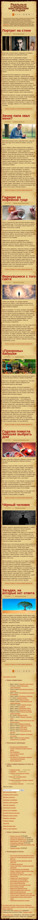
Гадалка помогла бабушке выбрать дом (17, 434)
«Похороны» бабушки (12, 352)
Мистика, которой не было (18, 776)
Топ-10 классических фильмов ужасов (22, 855)
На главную (6, 905)
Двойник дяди (14, 755)
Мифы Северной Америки (18, 892)
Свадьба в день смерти (26, 684)
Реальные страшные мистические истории (18, 7)
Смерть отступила (25, 725)
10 (23, 14)
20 (26, 14)
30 (29, 14)
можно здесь (6, 24)
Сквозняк (22, 706)
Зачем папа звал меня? (16, 117)
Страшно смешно (19, 356)
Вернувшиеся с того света (19, 278)
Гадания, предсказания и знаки (21, 203)
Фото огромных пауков (17, 886)
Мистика (12, 905)
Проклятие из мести (25, 710)
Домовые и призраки (20, 508)
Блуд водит (23, 729)
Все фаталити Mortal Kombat (19, 747)
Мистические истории (18, 33)
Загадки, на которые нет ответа (18, 591)
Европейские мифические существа (21, 893)
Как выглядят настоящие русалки (20, 885)
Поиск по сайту (7, 786)
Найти (22, 790)
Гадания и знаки (15, 907)
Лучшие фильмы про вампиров (19, 869)
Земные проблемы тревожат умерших (21, 780)
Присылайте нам (8, 915)
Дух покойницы (14, 752)
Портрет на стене (16, 30)
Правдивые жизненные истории (19, 900)
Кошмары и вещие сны (19, 121)
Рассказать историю (9, 676)
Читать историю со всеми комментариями (19, 109)
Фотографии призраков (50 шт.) (19, 881)
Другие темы (24, 907)
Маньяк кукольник (24, 724)
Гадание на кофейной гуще (15, 198)
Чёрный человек (16, 505)
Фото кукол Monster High (17, 883)
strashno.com (18, 910)
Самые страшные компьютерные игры (21, 871)
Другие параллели (15, 760)
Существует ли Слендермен (19, 879)
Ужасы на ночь (20, 905)
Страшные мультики (16, 864)
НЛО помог (23, 727)
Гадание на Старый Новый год (19, 878)
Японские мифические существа (20, 890)
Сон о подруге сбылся (17, 754)
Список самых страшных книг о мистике (22, 895)
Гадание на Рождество (17, 873)
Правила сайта (27, 912)
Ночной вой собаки (25, 708)
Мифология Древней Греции (18, 888)
